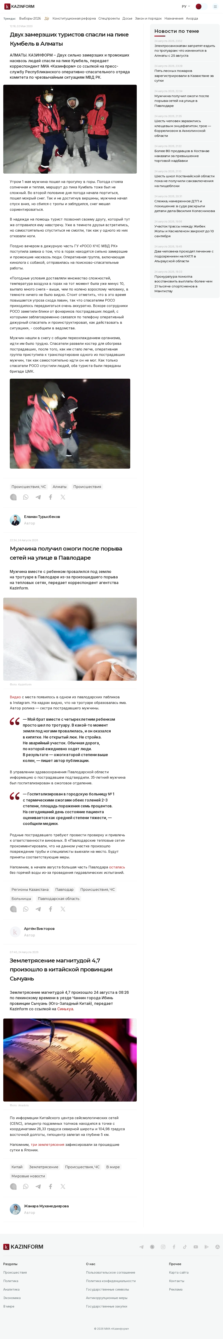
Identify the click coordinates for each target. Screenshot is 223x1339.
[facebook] (174, 1247)
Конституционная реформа (74, 18)
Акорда (192, 18)
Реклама (175, 1289)
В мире (113, 1167)
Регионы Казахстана (30, 890)
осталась (117, 867)
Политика (10, 1281)
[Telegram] (38, 497)
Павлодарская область (58, 899)
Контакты (176, 1281)
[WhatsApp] (25, 497)
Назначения (174, 18)
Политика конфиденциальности (111, 1281)
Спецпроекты (109, 18)
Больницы (21, 899)
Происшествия (87, 487)
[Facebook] (50, 497)
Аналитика (11, 1289)
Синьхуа (65, 1009)
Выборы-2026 (30, 18)
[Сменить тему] (201, 6)
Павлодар (64, 890)
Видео (15, 697)
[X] (62, 497)
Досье (127, 18)
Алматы (60, 487)
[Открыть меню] (215, 6)
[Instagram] (13, 497)
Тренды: (9, 18)
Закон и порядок (148, 18)
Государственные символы (107, 1289)
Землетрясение (43, 1167)
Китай (17, 1167)
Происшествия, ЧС (29, 487)
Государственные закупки (106, 1306)
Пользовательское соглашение (110, 1272)
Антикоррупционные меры (106, 1298)
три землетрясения (47, 1144)
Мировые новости (28, 1176)
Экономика (12, 1298)
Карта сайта (179, 1272)
